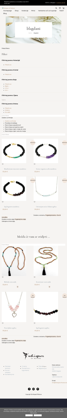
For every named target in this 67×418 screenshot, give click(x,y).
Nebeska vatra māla (10, 282)
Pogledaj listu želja (20, 219)
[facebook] (29, 389)
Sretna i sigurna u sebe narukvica (46, 169)
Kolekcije (25, 11)
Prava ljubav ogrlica (10, 328)
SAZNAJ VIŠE (37, 415)
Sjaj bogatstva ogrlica (42, 328)
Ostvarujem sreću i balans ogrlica (46, 207)
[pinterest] (37, 389)
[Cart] (63, 8)
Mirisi (33, 11)
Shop (17, 11)
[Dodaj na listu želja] (2, 164)
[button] (56, 8)
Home (30, 33)
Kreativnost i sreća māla (43, 282)
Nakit (62, 11)
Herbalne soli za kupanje (47, 11)
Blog (5, 13)
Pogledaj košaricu (50, 215)
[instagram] (33, 389)
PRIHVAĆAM (29, 415)
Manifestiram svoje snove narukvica (15, 169)
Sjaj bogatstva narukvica (11, 207)
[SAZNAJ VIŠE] (65, 413)
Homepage (7, 11)
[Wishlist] (60, 8)
